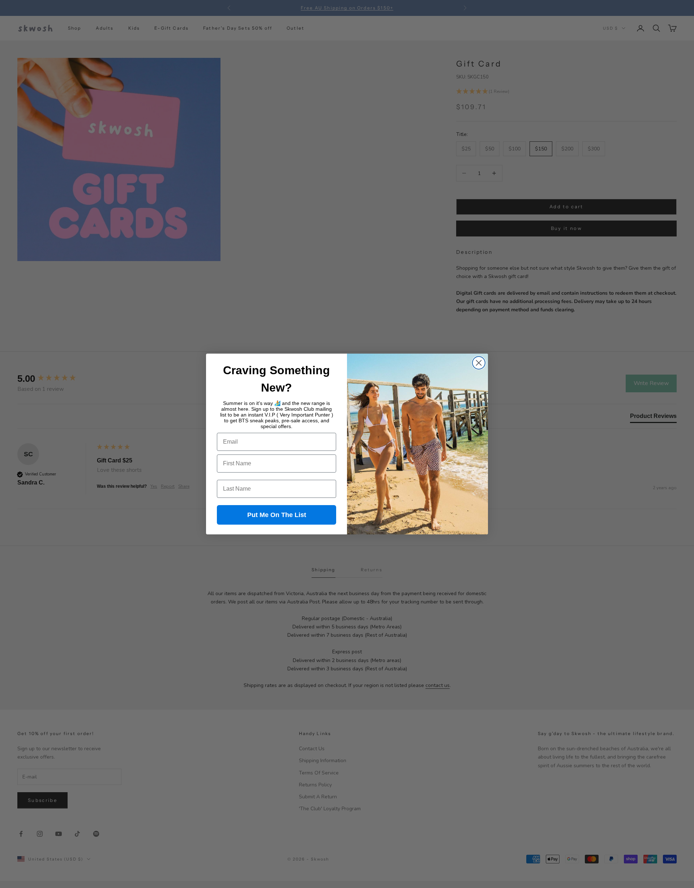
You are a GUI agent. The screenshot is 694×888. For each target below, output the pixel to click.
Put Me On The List (276, 514)
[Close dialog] (478, 363)
